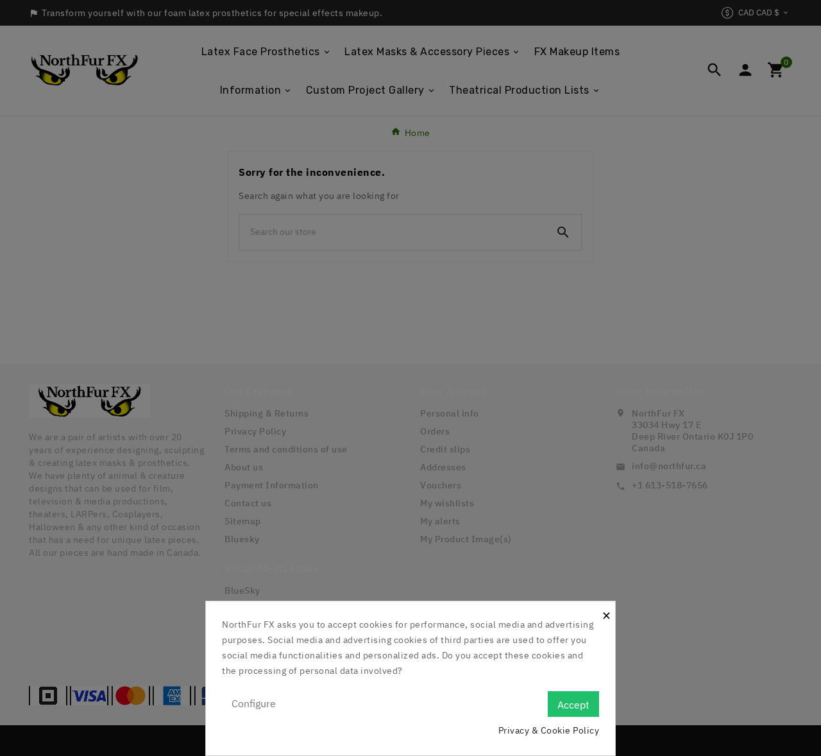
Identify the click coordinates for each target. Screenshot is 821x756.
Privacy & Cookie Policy (549, 730)
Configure (254, 703)
